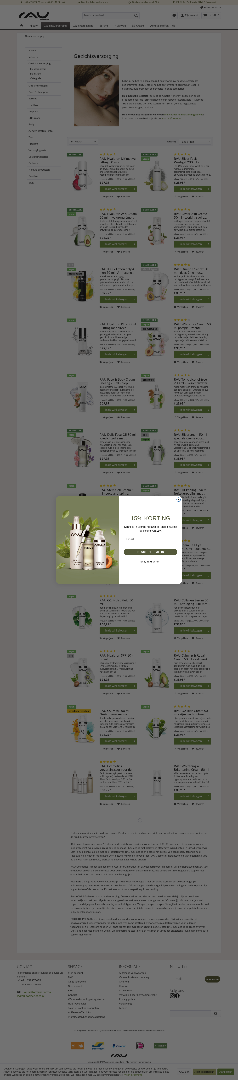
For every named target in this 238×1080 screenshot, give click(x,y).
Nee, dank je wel (151, 562)
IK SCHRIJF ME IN (150, 552)
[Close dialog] (179, 500)
